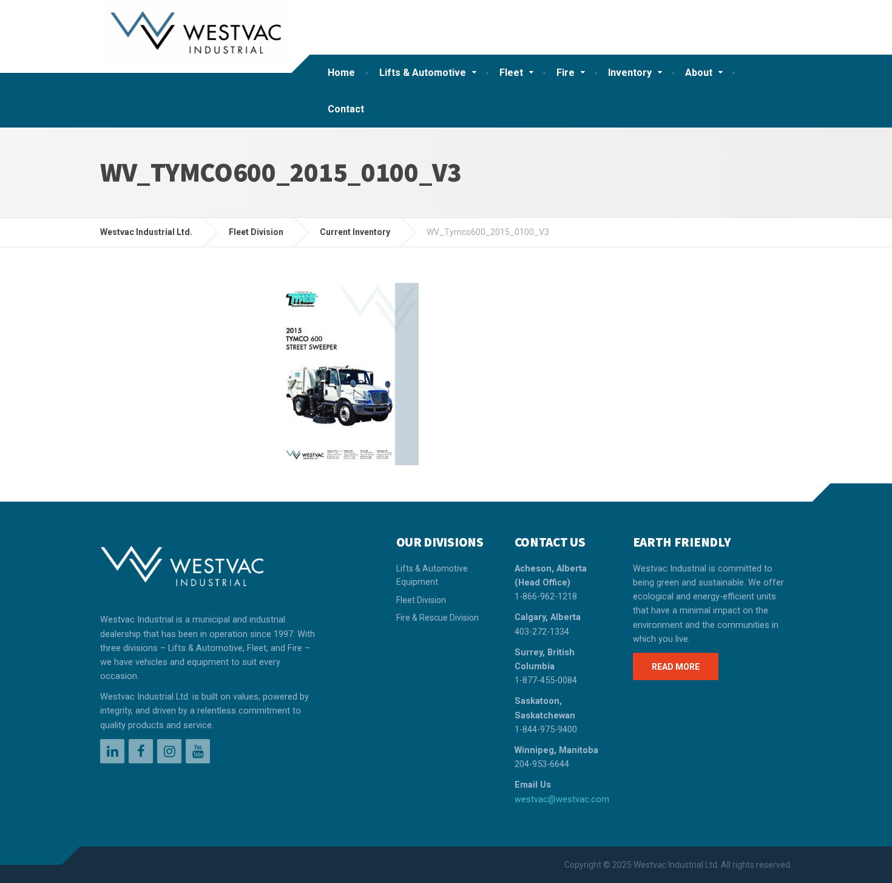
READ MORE (676, 667)
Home (341, 72)
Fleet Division (421, 600)
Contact (346, 109)
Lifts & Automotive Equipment (432, 575)
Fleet (511, 72)
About (698, 72)
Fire (565, 72)
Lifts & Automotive (422, 72)
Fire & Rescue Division (437, 617)
